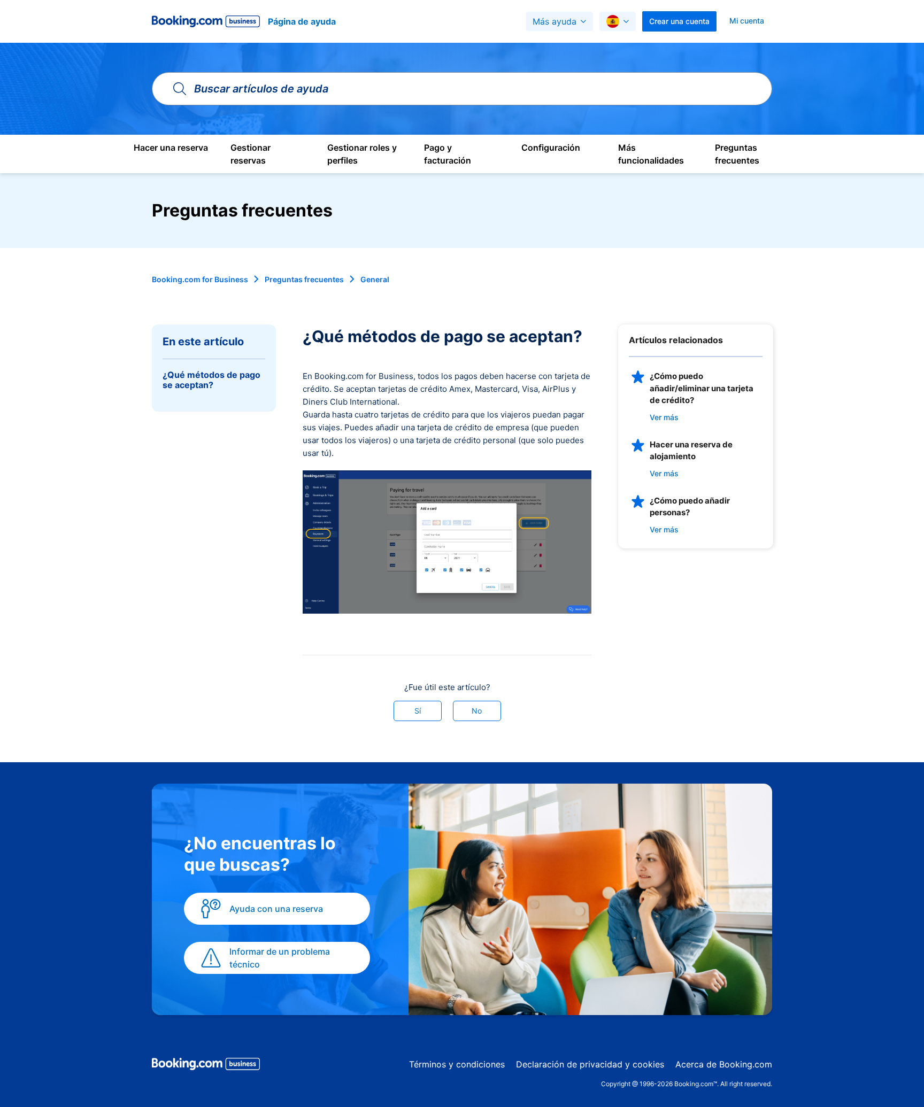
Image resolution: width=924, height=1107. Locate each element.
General (374, 279)
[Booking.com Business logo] (206, 1066)
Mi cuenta (746, 20)
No (477, 710)
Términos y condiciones (457, 1064)
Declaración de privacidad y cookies (590, 1064)
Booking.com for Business (200, 279)
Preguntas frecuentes (304, 279)
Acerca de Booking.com (723, 1064)
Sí (417, 710)
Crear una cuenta (679, 21)
